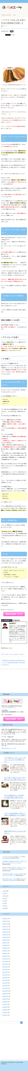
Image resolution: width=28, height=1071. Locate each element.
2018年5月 (5, 948)
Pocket (13, 34)
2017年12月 (5, 958)
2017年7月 (5, 972)
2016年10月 (5, 996)
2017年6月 (5, 975)
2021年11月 (5, 926)
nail (3, 903)
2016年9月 (5, 999)
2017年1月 (5, 988)
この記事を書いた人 (7, 620)
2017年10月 (5, 964)
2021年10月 (5, 929)
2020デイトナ (18, 1068)
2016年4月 (5, 1012)
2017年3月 (5, 983)
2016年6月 (5, 1007)
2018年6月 (5, 945)
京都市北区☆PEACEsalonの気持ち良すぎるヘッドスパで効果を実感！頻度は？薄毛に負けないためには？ (13, 662)
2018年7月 (5, 942)
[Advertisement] (14, 52)
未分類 (4, 908)
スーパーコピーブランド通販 (8, 1066)
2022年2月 (5, 918)
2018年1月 (5, 956)
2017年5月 (5, 977)
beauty (4, 891)
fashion (4, 896)
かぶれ (6, 654)
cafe (4, 893)
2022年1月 (5, 921)
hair (12, 31)
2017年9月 (5, 966)
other (4, 905)
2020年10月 (5, 937)
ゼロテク (16, 654)
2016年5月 (5, 1009)
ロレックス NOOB (9, 1068)
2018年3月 (5, 953)
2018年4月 (5, 950)
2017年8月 (5, 969)
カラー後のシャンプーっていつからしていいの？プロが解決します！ (15, 759)
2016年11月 (5, 993)
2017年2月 (5, 985)
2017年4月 (5, 980)
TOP (7, 15)
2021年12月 (5, 924)
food (4, 898)
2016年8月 (5, 1001)
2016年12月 (5, 991)
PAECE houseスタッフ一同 (8, 748)
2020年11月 (5, 934)
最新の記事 (17, 620)
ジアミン (11, 654)
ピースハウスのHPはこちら (8, 707)
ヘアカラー (22, 654)
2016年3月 (5, 1015)
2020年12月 (5, 932)
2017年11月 (5, 961)
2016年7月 (5, 1004)
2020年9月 (5, 940)
